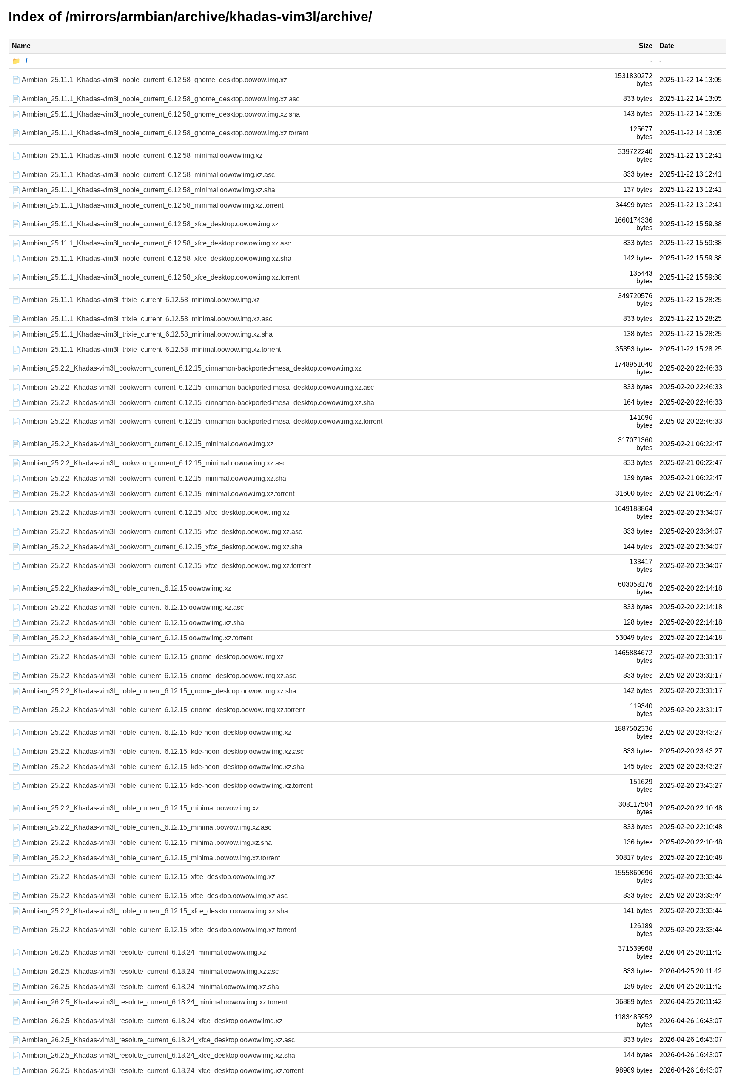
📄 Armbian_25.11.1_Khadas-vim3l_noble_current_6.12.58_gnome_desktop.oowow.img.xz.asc (155, 99)
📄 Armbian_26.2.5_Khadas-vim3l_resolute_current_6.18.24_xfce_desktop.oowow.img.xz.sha (153, 1055)
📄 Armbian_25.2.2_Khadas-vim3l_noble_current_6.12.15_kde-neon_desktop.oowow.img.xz (151, 732)
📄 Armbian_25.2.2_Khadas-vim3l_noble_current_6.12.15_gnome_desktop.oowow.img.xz (148, 656)
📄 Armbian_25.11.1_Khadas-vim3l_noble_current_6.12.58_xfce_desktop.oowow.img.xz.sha (151, 258)
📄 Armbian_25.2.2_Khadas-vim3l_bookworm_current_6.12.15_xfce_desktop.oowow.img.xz (151, 512)
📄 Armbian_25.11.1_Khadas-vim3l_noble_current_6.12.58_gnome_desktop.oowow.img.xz (149, 79)
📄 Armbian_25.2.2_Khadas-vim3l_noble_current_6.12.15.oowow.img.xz (121, 588)
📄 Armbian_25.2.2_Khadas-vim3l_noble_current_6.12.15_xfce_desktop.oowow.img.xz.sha (150, 911)
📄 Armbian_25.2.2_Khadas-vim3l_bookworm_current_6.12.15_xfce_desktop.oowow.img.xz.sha (157, 547)
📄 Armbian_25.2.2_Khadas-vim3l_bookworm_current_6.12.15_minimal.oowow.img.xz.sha (149, 478)
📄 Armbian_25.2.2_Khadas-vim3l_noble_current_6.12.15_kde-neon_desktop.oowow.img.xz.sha (158, 766)
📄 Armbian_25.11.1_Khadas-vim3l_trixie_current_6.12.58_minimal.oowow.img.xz (136, 299)
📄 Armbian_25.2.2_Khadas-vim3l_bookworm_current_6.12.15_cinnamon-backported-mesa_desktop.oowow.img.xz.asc (193, 387)
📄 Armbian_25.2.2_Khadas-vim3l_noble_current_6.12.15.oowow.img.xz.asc (128, 607)
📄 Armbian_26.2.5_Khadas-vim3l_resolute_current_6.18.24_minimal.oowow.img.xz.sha (145, 986)
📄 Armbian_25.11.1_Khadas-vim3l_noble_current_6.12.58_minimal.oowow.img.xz (137, 155)
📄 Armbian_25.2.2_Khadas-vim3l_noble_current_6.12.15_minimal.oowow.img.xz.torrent (146, 858)
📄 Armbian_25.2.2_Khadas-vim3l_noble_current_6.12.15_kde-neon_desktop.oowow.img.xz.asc (158, 751)
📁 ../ (19, 61)
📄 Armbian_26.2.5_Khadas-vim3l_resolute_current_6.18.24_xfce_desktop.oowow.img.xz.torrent (157, 1070)
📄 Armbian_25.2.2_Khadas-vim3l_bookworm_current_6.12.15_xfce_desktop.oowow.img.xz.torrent (161, 565)
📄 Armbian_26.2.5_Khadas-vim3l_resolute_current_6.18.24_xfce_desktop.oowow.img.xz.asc (153, 1040)
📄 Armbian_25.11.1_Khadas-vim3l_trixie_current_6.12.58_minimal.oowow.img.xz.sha (142, 334)
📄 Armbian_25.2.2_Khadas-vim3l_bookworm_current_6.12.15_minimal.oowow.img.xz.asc (149, 463)
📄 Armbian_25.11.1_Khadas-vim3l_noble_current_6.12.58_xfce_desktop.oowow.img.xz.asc (151, 243)
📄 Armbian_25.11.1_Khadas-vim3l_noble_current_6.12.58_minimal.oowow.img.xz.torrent (147, 205)
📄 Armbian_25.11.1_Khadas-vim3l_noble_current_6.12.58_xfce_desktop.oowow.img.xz (145, 224)
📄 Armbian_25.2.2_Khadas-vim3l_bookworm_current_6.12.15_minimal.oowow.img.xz (142, 444)
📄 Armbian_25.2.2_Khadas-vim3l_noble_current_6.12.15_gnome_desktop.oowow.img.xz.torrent (158, 709)
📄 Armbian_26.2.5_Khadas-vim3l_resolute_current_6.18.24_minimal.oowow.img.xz (139, 952)
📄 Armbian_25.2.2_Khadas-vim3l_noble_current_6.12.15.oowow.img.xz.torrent (132, 638)
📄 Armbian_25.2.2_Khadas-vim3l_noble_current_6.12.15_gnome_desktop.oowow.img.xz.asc (154, 675)
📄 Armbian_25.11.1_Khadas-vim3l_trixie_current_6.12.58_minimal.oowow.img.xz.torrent (146, 349)
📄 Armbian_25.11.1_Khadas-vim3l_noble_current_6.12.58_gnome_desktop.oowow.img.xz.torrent (160, 133)
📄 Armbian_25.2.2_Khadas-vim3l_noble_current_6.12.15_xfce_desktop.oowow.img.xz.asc (150, 895)
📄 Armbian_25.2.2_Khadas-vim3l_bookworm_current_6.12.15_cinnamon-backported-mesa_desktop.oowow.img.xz (187, 368)
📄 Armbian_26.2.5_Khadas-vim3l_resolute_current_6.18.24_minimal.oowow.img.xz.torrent (149, 1002)
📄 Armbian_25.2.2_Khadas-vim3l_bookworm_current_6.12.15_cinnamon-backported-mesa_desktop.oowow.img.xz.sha (193, 402)
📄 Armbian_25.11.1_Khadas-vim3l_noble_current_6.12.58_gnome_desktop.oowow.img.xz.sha (156, 114)
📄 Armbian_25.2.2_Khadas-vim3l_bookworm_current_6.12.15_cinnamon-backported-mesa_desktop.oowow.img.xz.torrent (197, 421)
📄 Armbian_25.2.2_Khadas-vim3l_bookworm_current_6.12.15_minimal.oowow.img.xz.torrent (153, 493)
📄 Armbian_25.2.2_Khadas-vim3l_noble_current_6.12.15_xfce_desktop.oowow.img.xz (143, 876)
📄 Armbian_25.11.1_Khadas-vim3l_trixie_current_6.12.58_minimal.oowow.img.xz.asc (142, 318)
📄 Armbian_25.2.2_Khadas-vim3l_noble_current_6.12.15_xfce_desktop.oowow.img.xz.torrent (154, 929)
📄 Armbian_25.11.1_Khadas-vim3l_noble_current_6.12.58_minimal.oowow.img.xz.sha (143, 190)
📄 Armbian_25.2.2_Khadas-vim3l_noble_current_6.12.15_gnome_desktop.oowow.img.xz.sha (154, 691)
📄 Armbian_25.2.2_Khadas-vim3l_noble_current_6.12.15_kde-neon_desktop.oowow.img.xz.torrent (162, 785)
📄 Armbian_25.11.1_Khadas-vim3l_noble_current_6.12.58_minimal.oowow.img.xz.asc (143, 174)
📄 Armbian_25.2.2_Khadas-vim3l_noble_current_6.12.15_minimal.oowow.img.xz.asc (141, 827)
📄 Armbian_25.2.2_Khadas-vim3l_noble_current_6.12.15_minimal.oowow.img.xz (135, 808)
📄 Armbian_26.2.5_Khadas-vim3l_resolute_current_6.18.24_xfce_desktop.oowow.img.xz (147, 1020)
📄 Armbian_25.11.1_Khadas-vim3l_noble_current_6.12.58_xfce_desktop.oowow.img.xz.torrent (155, 277)
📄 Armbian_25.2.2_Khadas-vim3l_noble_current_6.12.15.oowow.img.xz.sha (128, 622)
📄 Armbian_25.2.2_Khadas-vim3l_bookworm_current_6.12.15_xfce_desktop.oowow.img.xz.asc (157, 531)
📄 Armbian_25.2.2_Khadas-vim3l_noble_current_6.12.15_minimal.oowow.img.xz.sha (142, 842)
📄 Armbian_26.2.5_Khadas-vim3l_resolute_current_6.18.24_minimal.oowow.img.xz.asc (145, 971)
